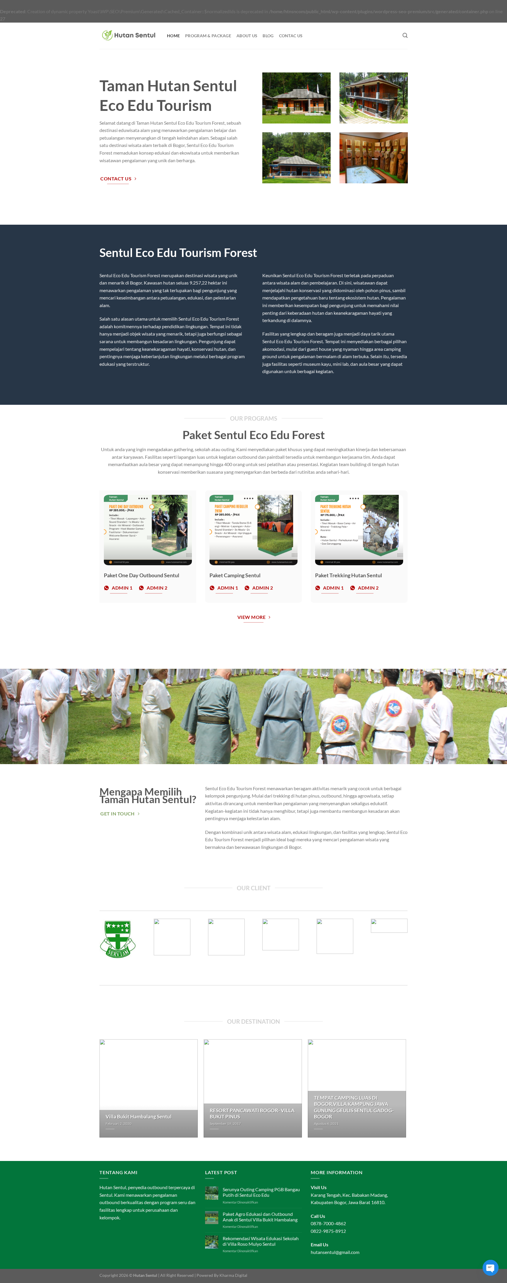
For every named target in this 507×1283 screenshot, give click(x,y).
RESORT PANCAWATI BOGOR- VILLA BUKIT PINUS (252, 1114)
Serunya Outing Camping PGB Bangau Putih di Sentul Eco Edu (261, 1192)
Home (173, 35)
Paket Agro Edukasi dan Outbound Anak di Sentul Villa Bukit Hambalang (260, 1216)
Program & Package (208, 35)
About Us (246, 35)
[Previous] (93, 949)
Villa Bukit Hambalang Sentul (139, 1117)
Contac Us (291, 35)
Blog (268, 35)
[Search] (405, 36)
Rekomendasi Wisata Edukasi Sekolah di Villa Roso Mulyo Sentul (261, 1241)
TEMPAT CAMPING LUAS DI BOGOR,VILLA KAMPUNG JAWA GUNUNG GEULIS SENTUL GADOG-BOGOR (354, 1107)
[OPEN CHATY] (490, 1268)
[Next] (413, 949)
